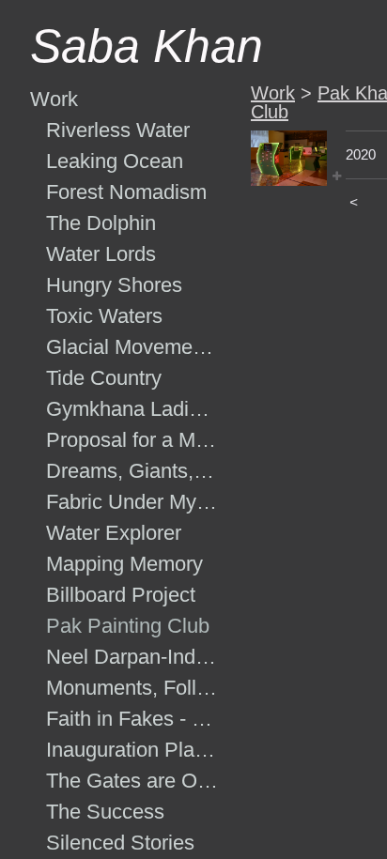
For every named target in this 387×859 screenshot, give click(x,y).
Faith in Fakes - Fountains (132, 718)
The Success (105, 811)
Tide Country (104, 378)
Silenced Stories (120, 842)
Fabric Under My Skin (132, 502)
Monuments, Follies (132, 687)
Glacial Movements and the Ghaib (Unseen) (132, 347)
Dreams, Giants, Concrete (132, 471)
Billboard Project (120, 594)
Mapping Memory (124, 563)
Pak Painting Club (127, 625)
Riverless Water (118, 130)
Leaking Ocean (114, 161)
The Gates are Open (132, 780)
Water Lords (101, 254)
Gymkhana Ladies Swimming (132, 409)
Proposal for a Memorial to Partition (132, 440)
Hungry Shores (114, 285)
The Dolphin (101, 223)
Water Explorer (113, 533)
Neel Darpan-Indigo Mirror (132, 656)
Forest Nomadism (126, 192)
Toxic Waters (104, 316)
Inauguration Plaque (132, 749)
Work (54, 99)
